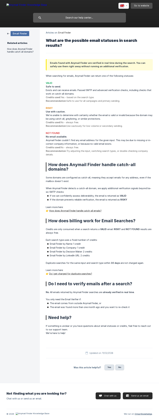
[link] (18, 33)
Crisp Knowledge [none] (143, 414)
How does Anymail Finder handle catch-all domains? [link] (20, 50)
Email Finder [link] (64, 32)
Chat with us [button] (110, 395)
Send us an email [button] (139, 395)
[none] (27, 5)
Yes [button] (109, 367)
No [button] (119, 367)
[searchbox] (79, 18)
